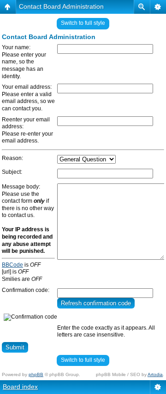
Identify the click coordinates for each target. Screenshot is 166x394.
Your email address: (27, 87)
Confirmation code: (25, 290)
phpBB (36, 374)
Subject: (12, 172)
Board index (20, 386)
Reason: (12, 158)
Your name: (16, 47)
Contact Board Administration (61, 6)
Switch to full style (83, 23)
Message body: (21, 186)
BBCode (12, 265)
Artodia (155, 374)
